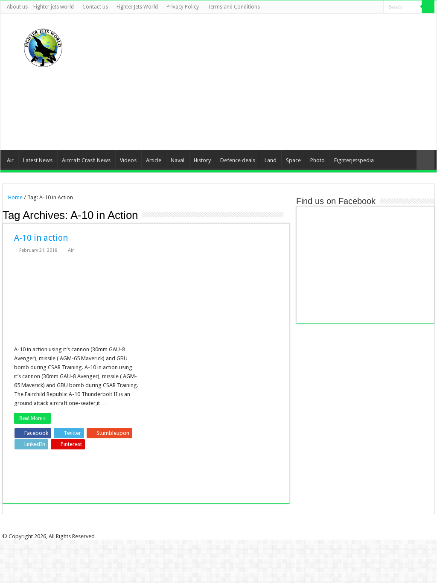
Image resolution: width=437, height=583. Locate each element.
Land (271, 160)
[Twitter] (353, 7)
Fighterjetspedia (354, 160)
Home (15, 197)
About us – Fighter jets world (40, 7)
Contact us (95, 7)
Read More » (32, 418)
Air (10, 160)
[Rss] (336, 7)
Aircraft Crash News (86, 160)
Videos (128, 160)
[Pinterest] (361, 7)
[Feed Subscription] (287, 214)
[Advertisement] (272, 82)
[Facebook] (344, 7)
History (202, 160)
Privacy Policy (182, 7)
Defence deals (237, 160)
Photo (317, 160)
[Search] (428, 6)
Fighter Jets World (137, 7)
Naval (177, 160)
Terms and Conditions (233, 7)
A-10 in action (41, 238)
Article (153, 160)
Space (293, 160)
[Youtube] (369, 7)
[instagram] (377, 7)
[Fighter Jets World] (43, 46)
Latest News (37, 160)
